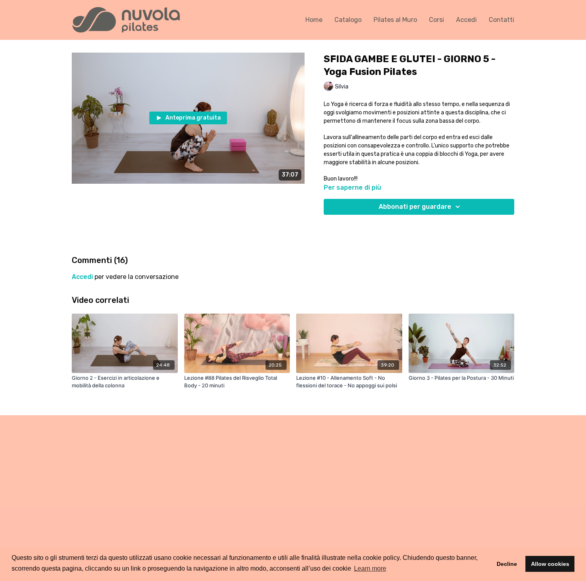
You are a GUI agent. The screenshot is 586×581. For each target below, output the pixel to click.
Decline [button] (507, 564)
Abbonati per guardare (415, 206)
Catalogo (348, 20)
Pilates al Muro (395, 20)
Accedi (466, 20)
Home (313, 20)
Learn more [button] (370, 568)
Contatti (501, 20)
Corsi (436, 20)
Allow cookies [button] (550, 564)
